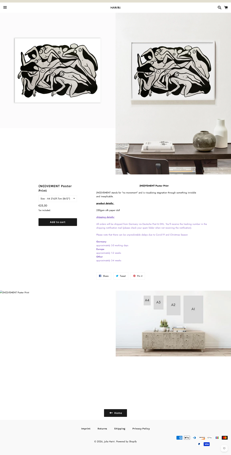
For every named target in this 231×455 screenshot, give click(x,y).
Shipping (119, 428)
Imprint (86, 428)
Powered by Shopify (126, 441)
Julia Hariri (109, 441)
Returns (102, 428)
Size (43, 198)
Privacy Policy (141, 428)
